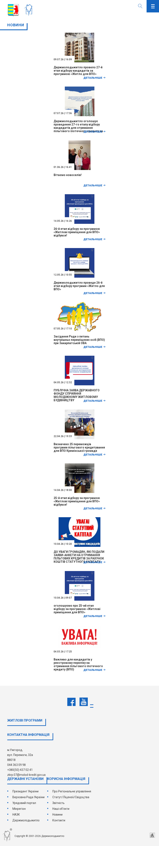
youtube (84, 702)
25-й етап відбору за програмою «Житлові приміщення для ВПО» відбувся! (77, 501)
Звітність (58, 803)
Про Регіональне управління (71, 791)
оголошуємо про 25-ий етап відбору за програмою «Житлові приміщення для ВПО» (77, 609)
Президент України (25, 791)
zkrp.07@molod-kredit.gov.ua (26, 774)
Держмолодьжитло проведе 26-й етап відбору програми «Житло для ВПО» (79, 286)
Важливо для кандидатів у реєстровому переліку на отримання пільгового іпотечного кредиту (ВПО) (78, 664)
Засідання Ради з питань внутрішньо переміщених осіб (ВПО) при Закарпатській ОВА (79, 340)
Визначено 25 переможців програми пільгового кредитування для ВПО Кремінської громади (79, 447)
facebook (71, 702)
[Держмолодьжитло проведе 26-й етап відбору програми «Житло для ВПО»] (79, 276)
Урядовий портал (24, 803)
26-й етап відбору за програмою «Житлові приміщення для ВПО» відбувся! (77, 232)
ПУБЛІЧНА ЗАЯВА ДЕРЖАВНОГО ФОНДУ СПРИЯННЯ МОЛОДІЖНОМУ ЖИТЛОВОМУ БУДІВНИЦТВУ (77, 395)
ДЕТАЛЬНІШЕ (92, 77)
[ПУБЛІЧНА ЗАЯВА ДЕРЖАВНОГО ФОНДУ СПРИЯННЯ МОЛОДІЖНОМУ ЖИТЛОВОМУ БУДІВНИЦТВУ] (79, 384)
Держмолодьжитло (26, 820)
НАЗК (16, 814)
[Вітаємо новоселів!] (80, 169)
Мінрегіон (19, 808)
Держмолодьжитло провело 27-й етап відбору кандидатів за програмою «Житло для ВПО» (78, 71)
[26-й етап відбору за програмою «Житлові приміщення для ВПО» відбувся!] (79, 222)
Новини (57, 814)
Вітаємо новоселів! (68, 175)
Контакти (58, 820)
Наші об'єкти (60, 808)
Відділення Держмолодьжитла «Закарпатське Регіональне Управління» (29, 10)
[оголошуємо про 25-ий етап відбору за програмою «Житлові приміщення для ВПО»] (79, 599)
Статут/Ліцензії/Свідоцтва (70, 797)
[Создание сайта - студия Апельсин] (152, 835)
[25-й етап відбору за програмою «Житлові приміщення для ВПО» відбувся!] (79, 492)
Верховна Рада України (28, 797)
